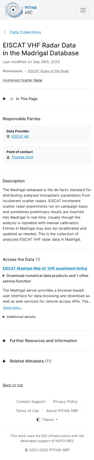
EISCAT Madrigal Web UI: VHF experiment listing (45, 268)
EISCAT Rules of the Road (48, 71)
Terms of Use (27, 410)
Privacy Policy (65, 401)
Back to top (13, 385)
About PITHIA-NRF (62, 410)
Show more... (12, 307)
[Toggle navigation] (83, 10)
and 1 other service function (46, 278)
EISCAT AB (20, 136)
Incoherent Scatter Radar (23, 80)
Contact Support (31, 401)
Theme (48, 419)
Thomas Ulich (22, 157)
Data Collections (25, 32)
